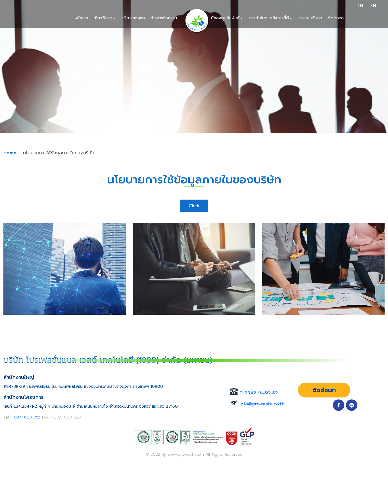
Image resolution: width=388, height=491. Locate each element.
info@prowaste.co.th (262, 404)
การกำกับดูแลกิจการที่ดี (271, 18)
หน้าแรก (81, 18)
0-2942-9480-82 (258, 393)
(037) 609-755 (26, 417)
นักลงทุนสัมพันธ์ (227, 18)
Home (10, 153)
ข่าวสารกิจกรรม (164, 18)
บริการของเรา (133, 18)
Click (194, 205)
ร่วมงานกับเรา (310, 18)
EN (373, 5)
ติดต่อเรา (336, 18)
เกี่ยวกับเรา (105, 18)
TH (360, 5)
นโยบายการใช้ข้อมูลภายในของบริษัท (58, 153)
